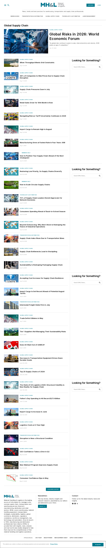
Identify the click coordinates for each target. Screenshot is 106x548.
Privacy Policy (54, 544)
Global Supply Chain (52, 16)
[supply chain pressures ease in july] (11, 90)
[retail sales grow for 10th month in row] (11, 103)
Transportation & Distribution (32, 16)
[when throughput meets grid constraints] (11, 63)
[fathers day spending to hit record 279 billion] (11, 399)
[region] (53, 544)
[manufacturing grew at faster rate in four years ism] (11, 143)
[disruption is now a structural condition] (11, 439)
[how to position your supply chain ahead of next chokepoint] (11, 156)
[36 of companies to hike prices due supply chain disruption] (11, 76)
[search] (8, 5)
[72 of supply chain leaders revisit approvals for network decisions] (11, 198)
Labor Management (89, 16)
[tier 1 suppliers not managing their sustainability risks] (11, 332)
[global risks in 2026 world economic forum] (26, 41)
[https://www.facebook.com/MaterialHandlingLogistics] (73, 503)
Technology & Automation (71, 16)
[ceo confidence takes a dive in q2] (11, 452)
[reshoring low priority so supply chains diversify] (11, 172)
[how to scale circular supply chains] (11, 185)
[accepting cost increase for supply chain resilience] (11, 278)
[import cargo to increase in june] (11, 412)
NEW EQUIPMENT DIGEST (61, 537)
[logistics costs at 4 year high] (11, 425)
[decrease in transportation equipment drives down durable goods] (11, 358)
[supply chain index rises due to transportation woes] (11, 238)
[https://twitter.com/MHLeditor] (77, 503)
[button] (5, 5)
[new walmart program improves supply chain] (11, 465)
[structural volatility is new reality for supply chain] (11, 385)
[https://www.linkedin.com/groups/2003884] (75, 503)
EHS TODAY (39, 537)
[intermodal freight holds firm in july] (11, 305)
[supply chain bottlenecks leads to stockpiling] (11, 252)
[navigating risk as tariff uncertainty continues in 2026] (11, 116)
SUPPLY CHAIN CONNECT (76, 537)
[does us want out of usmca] (11, 345)
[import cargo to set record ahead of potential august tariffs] (11, 292)
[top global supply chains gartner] (11, 372)
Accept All (98, 544)
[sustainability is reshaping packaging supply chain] (11, 265)
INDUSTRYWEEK (48, 537)
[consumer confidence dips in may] (11, 478)
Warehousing (15, 16)
